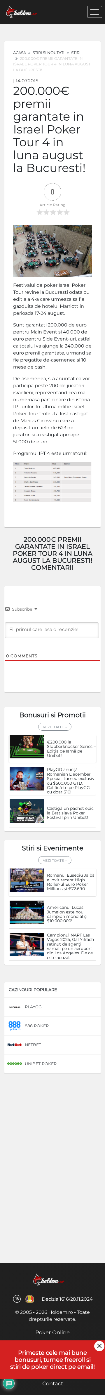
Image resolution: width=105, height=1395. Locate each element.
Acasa (19, 52)
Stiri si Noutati (48, 52)
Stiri (75, 52)
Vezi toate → (55, 727)
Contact (52, 1383)
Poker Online (52, 1332)
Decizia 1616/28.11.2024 (67, 1299)
